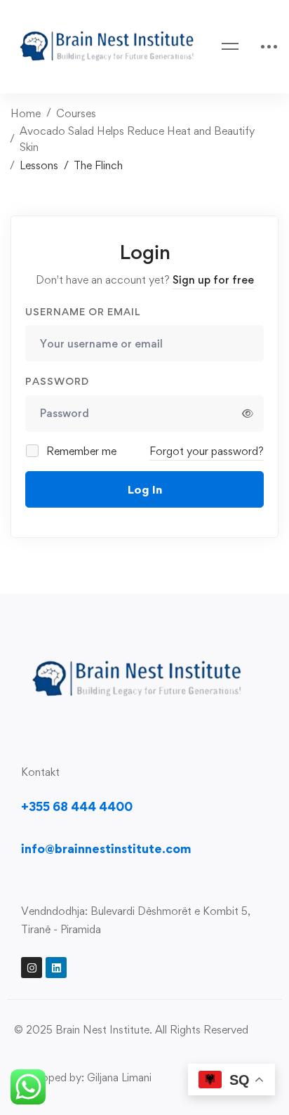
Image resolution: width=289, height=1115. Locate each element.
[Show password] (247, 413)
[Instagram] (31, 967)
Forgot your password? (206, 451)
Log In (145, 489)
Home (26, 113)
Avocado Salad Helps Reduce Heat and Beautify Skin (137, 139)
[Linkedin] (56, 967)
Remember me (79, 451)
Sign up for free (213, 279)
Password (57, 381)
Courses (76, 113)
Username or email (82, 311)
